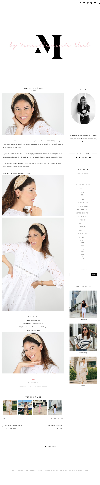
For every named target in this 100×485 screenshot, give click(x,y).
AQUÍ (20, 147)
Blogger (32, 470)
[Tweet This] (55, 418)
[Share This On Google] (62, 418)
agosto (81, 216)
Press (54, 3)
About (12, 3)
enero (81, 241)
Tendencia (83, 319)
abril (81, 230)
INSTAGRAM (37, 386)
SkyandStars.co (82, 470)
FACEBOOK (22, 386)
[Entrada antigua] (47, 427)
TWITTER (29, 386)
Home (4, 3)
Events (45, 3)
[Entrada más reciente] (23, 427)
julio (81, 220)
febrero (81, 237)
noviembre (80, 206)
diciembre (81, 203)
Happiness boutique (38, 141)
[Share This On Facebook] (52, 418)
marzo (81, 234)
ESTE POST (51, 141)
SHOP (72, 3)
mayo (81, 227)
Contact (63, 3)
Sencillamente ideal (56, 470)
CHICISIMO (45, 386)
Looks (20, 3)
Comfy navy (83, 353)
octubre (81, 209)
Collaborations (33, 3)
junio (81, 223)
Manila (83, 386)
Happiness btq (39, 323)
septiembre (81, 213)
